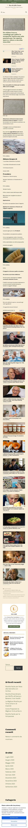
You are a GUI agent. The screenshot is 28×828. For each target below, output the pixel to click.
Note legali (14, 2)
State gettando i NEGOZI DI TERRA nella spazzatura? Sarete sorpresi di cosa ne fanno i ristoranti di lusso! (13, 592)
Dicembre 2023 (10, 778)
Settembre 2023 (11, 787)
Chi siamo (4, 0)
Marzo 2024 (9, 769)
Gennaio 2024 (10, 775)
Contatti (10, 0)
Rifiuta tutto (14, 825)
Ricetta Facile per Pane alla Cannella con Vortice (13, 689)
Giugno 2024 (9, 760)
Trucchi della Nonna (15, 5)
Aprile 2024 (9, 766)
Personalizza (14, 821)
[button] (26, 12)
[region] (14, 815)
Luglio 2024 (9, 757)
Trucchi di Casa (7, 588)
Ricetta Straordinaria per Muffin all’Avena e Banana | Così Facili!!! (13, 696)
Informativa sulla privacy (20, 0)
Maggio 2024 (9, 763)
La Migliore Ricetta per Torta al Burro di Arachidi (13, 704)
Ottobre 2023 (10, 784)
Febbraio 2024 (10, 772)
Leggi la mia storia (14, 626)
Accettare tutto (14, 817)
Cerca (7, 664)
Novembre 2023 (11, 781)
